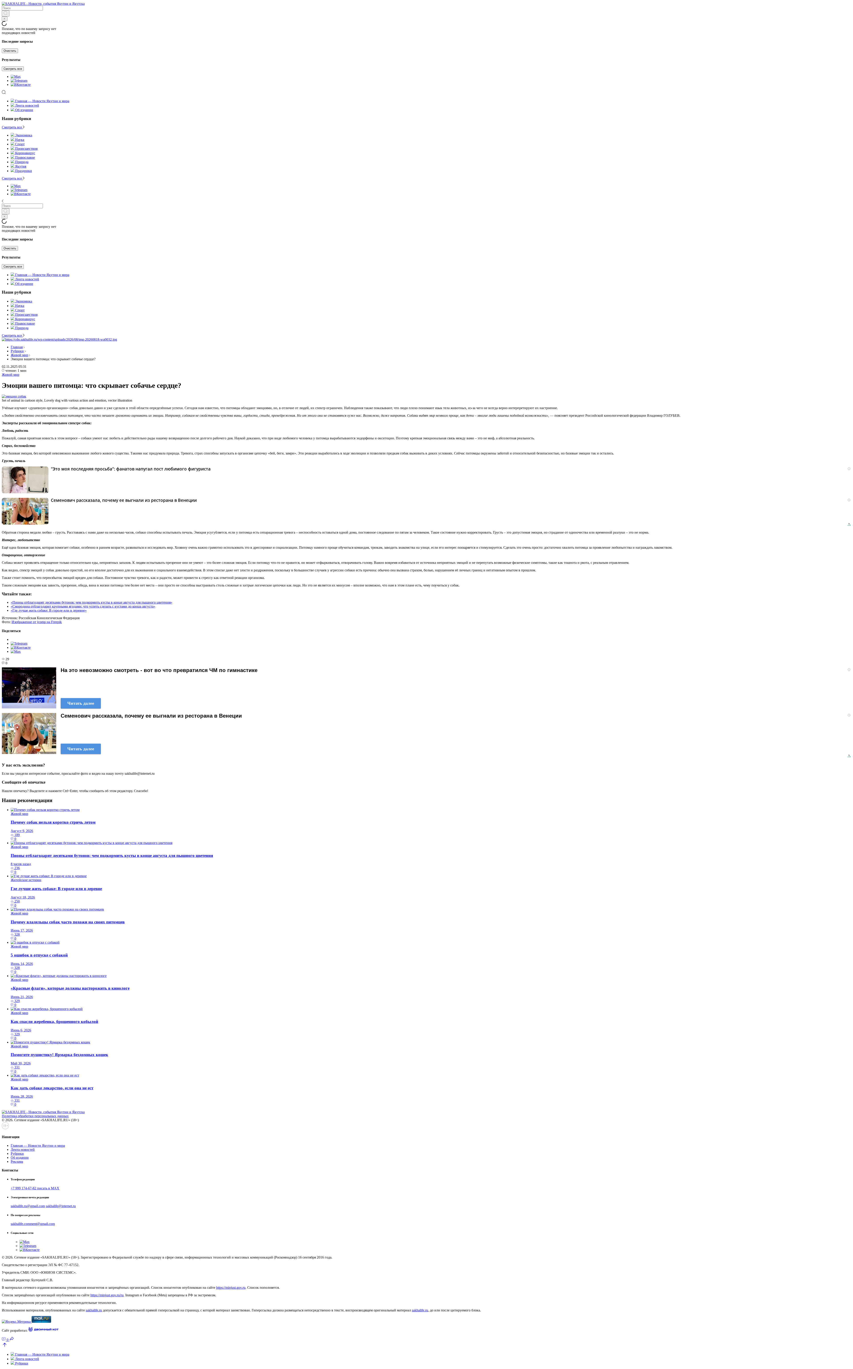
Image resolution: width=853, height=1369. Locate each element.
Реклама (17, 1161)
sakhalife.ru (94, 1310)
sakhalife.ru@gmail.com (28, 1206)
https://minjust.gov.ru (230, 1287)
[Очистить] (4, 18)
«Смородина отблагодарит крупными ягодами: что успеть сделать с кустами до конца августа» (83, 606)
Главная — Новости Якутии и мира (42, 101)
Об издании (24, 110)
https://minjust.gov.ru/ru (107, 1295)
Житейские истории (26, 880)
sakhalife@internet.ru (61, 1206)
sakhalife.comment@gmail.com (33, 1224)
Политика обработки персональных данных (35, 1116)
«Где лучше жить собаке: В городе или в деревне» (49, 610)
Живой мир (19, 355)
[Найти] (5, 13)
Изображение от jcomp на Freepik (37, 622)
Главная (17, 347)
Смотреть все (13, 68)
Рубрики (17, 351)
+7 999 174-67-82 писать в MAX (35, 1188)
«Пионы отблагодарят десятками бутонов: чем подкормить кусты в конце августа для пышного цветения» (91, 602)
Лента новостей (27, 105)
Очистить (10, 50)
